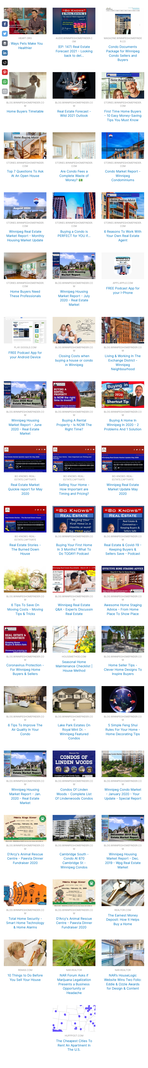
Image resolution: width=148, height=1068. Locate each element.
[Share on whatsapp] (5, 82)
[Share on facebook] (5, 24)
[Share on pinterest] (5, 72)
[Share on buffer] (5, 43)
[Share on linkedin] (5, 53)
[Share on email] (5, 91)
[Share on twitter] (5, 33)
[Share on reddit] (5, 62)
